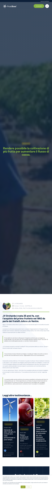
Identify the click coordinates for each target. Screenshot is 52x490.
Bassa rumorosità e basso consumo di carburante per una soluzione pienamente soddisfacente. (41, 434)
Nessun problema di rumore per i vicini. (24, 438)
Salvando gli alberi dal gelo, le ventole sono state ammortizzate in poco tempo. (10, 435)
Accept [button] (23, 486)
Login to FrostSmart (44, 1)
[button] (47, 6)
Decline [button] (28, 486)
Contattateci (39, 6)
